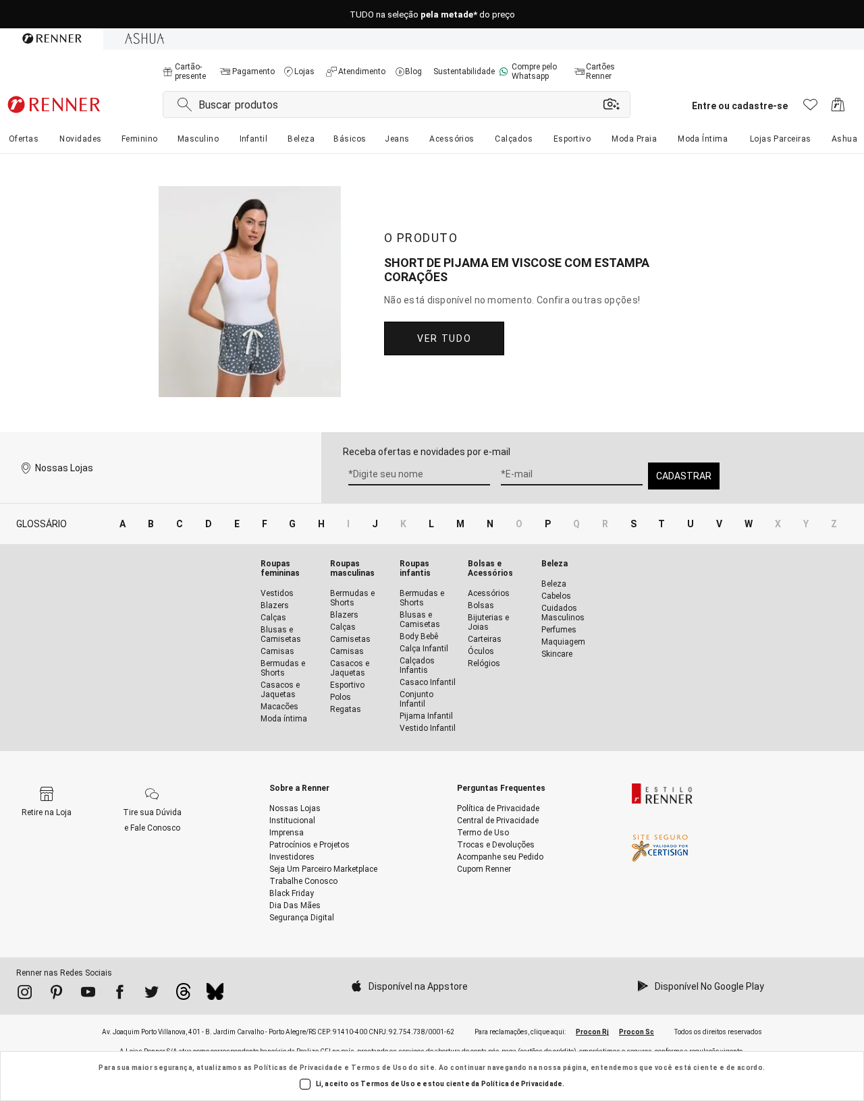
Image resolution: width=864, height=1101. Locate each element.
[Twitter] (151, 994)
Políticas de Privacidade (298, 1067)
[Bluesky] (215, 995)
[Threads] (183, 995)
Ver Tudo (444, 338)
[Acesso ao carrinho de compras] (838, 108)
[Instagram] (24, 994)
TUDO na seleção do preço (432, 14)
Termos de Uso (379, 1067)
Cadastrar (683, 476)
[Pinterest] (56, 994)
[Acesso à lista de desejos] (810, 108)
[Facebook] (119, 994)
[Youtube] (88, 994)
